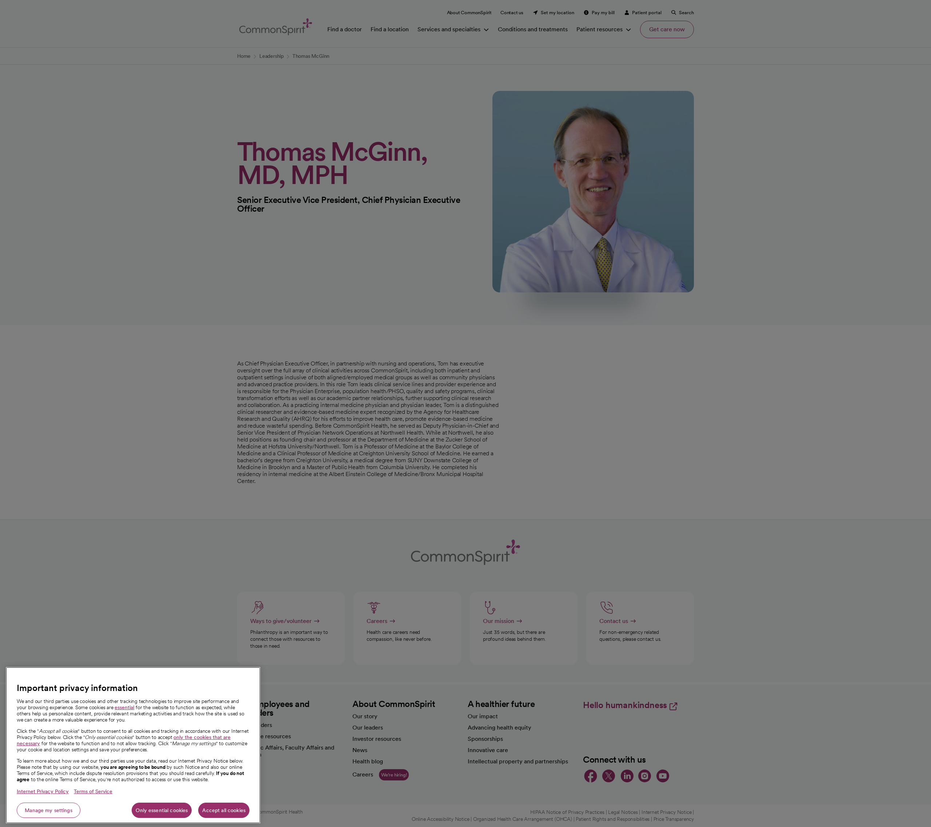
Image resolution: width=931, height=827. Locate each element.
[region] (133, 745)
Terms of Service (93, 791)
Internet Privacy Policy (43, 791)
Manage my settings (48, 810)
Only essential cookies (162, 810)
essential (124, 707)
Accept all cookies (223, 810)
